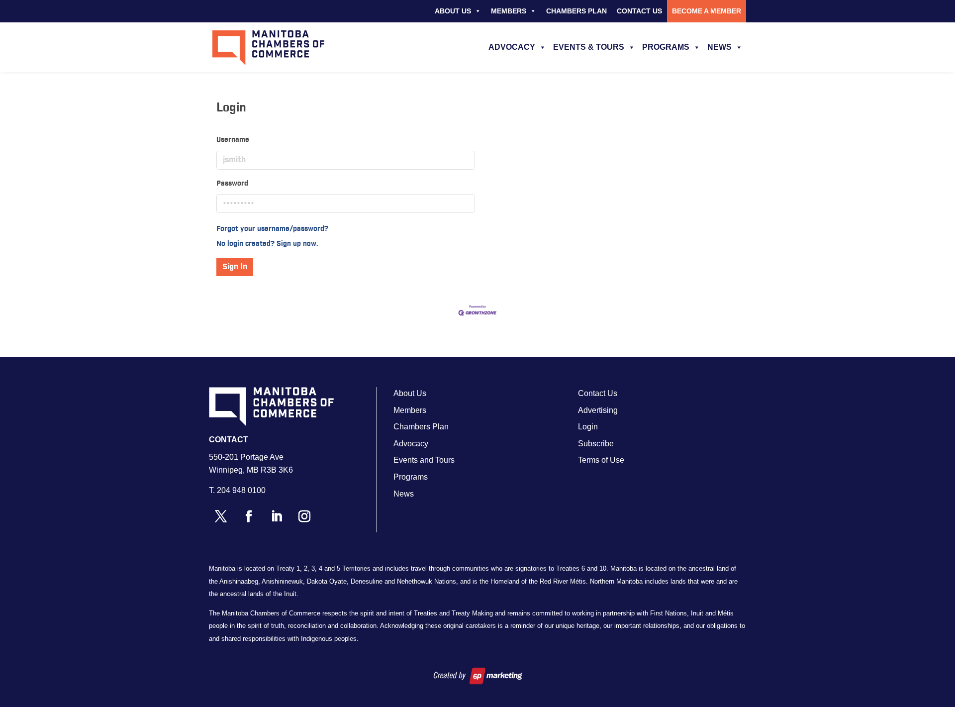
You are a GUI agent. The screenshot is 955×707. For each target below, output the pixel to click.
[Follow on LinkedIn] (276, 516)
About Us (453, 11)
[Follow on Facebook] (249, 516)
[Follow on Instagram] (304, 516)
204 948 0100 (241, 490)
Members (508, 11)
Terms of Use (601, 460)
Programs (665, 47)
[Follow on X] (221, 516)
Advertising (598, 410)
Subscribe (596, 443)
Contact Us (639, 11)
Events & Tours (588, 47)
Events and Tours (424, 460)
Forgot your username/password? (272, 228)
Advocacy (511, 47)
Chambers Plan (576, 11)
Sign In (234, 267)
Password (232, 183)
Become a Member (706, 11)
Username (232, 139)
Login (588, 426)
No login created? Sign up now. (267, 243)
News (719, 47)
